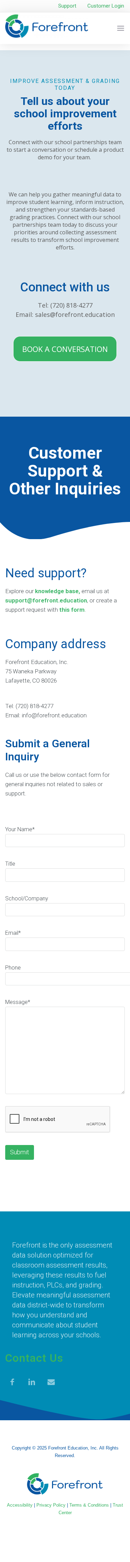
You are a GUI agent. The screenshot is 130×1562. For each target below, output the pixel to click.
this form (72, 609)
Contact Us (34, 1358)
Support (67, 6)
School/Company (26, 898)
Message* (17, 1002)
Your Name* (20, 829)
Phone (13, 967)
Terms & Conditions (89, 1505)
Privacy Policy (51, 1505)
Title (10, 863)
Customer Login (105, 6)
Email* (13, 933)
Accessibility (20, 1505)
